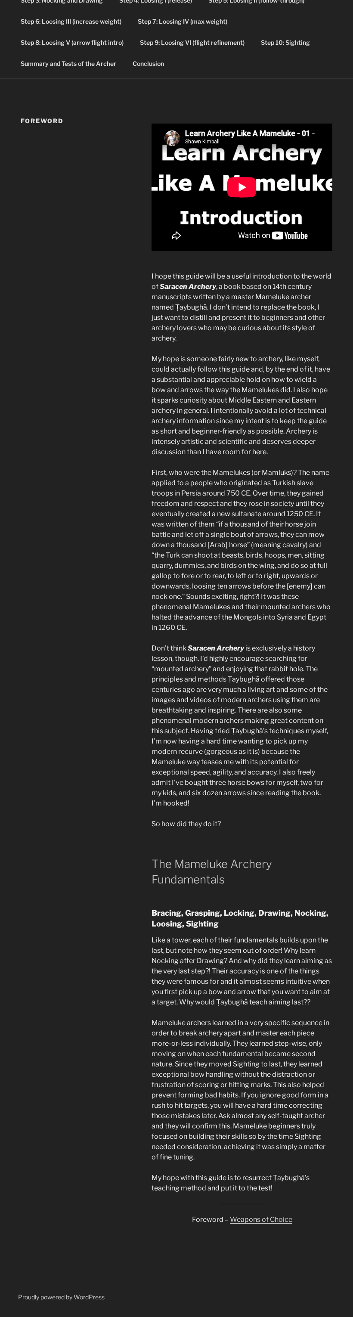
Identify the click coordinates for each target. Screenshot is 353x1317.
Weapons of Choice (261, 1219)
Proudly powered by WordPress (61, 1297)
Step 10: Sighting (285, 42)
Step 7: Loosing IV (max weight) (182, 21)
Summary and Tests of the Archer (68, 63)
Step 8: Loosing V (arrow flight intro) (72, 42)
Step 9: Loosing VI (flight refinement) (192, 42)
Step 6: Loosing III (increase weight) (71, 21)
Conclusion (148, 63)
